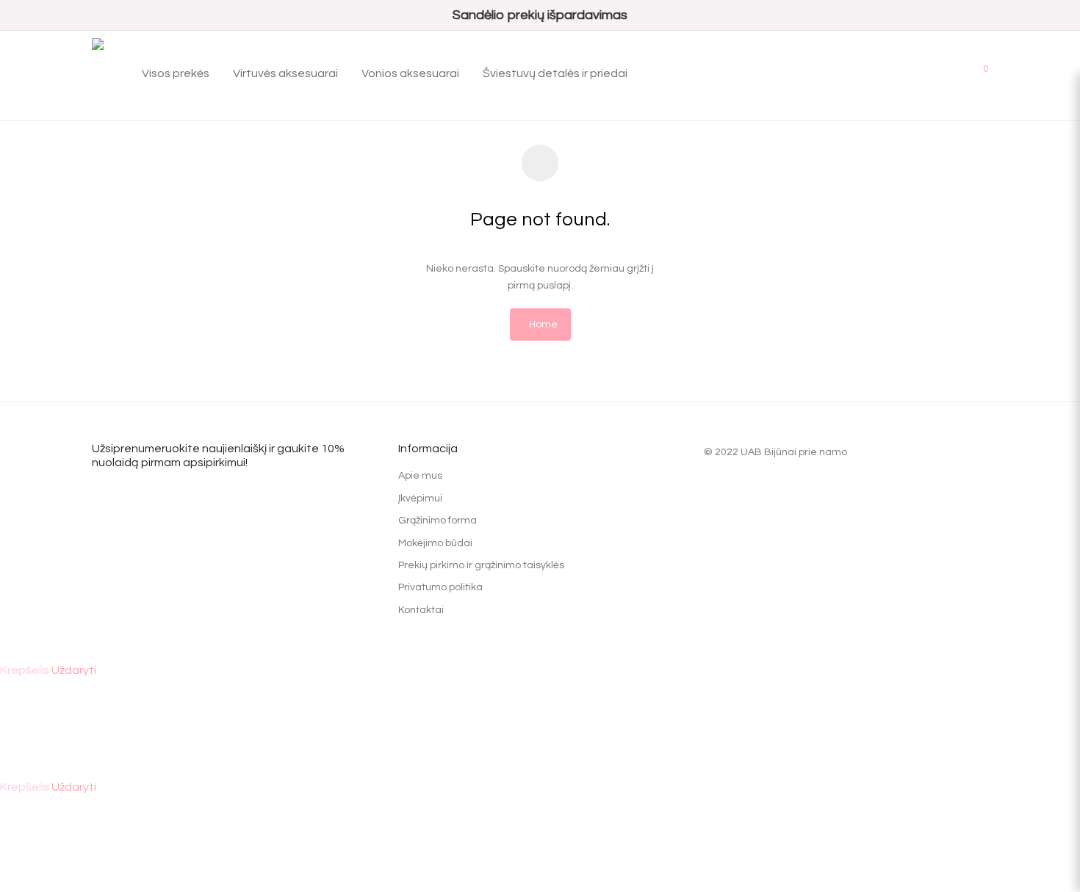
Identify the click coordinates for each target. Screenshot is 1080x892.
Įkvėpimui (420, 498)
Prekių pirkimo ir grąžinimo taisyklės (481, 565)
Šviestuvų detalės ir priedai (555, 73)
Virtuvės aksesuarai (285, 73)
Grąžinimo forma (437, 520)
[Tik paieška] (936, 67)
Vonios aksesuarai (410, 73)
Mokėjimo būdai (435, 543)
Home (543, 324)
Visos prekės (175, 73)
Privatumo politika (440, 587)
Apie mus (420, 476)
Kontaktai (421, 610)
